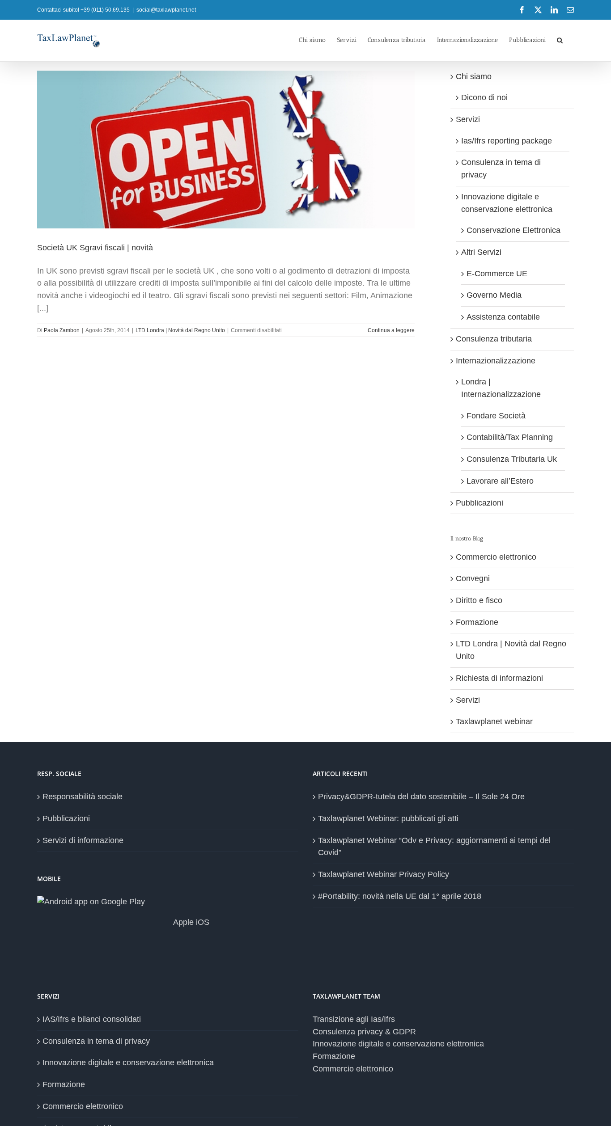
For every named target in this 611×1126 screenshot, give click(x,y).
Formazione (477, 622)
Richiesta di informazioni (499, 678)
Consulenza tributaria (494, 338)
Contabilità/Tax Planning (510, 437)
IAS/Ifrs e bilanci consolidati (91, 1019)
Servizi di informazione (82, 840)
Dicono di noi (484, 97)
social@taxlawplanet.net (166, 10)
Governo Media (494, 295)
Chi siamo (474, 76)
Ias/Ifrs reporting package (506, 140)
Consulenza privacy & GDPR (364, 1031)
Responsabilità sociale (82, 796)
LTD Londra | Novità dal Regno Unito (180, 330)
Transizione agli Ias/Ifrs (354, 1019)
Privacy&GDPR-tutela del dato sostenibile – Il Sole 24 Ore (421, 796)
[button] (560, 39)
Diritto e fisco (479, 600)
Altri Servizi (481, 252)
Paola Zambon (62, 330)
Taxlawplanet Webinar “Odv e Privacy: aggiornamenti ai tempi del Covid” (434, 846)
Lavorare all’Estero (500, 481)
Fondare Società (496, 415)
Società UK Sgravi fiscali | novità (95, 247)
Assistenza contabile (503, 316)
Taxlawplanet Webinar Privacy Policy (383, 874)
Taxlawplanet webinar (494, 721)
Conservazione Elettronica (513, 230)
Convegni (473, 578)
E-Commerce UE (497, 273)
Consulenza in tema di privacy (96, 1041)
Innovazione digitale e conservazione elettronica (128, 1062)
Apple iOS (190, 922)
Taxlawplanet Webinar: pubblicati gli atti (388, 818)
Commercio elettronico (496, 556)
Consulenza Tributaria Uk (512, 459)
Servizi (468, 119)
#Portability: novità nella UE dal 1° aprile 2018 (399, 896)
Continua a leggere (391, 330)
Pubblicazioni (479, 502)
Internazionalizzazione (495, 360)
